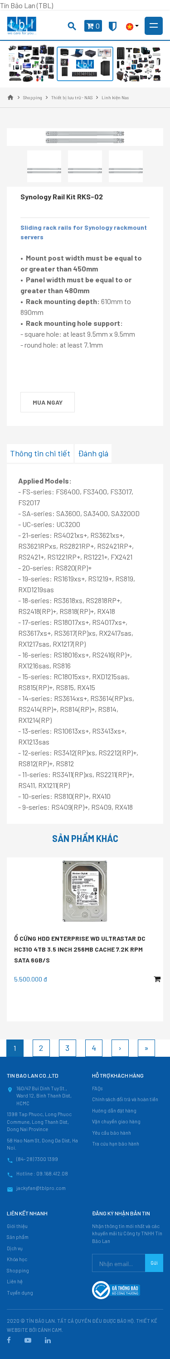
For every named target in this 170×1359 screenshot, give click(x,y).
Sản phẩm (18, 1237)
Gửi (154, 1263)
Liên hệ (15, 1281)
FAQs (97, 1088)
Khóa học (17, 1259)
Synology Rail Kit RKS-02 (61, 196)
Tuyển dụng (20, 1293)
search (72, 26)
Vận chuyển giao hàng (116, 1121)
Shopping (18, 1270)
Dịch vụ (15, 1248)
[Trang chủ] (10, 97)
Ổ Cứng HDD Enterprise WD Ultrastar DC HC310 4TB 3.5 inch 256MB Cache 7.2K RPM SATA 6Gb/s (80, 949)
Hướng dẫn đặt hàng (114, 1110)
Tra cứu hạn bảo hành (115, 1143)
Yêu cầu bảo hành (111, 1133)
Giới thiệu (17, 1226)
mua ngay (48, 402)
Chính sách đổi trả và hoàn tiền (125, 1099)
